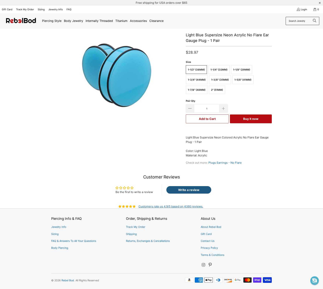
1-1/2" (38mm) (196, 69)
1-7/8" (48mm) (196, 89)
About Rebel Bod (211, 226)
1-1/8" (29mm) (241, 69)
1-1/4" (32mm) (218, 69)
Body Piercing (59, 247)
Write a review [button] (188, 190)
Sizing (41, 9)
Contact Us (207, 240)
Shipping (131, 234)
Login (304, 9)
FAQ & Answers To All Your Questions (73, 240)
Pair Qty (190, 100)
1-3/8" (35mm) (220, 79)
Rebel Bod (67, 280)
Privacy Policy (209, 247)
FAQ (69, 9)
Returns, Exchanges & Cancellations (148, 240)
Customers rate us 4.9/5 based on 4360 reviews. (171, 206)
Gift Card (7, 9)
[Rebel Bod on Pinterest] (210, 265)
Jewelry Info (55, 9)
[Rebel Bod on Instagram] (203, 265)
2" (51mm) (217, 89)
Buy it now (251, 119)
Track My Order (25, 9)
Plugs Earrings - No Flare (225, 162)
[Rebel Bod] (21, 21)
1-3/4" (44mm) (197, 79)
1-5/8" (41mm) (242, 79)
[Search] (314, 21)
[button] (314, 280)
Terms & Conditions (212, 254)
